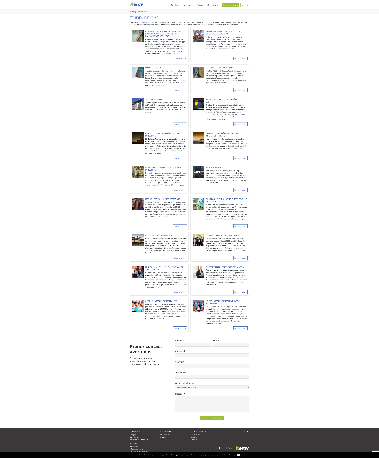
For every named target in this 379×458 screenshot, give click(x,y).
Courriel (179, 362)
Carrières (201, 5)
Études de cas (143, 11)
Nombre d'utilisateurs (186, 383)
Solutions (175, 5)
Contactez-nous (230, 5)
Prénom (179, 340)
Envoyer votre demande (212, 418)
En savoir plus (179, 59)
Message (180, 394)
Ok (238, 455)
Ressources (188, 5)
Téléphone (180, 372)
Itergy (134, 11)
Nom (216, 340)
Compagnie (213, 5)
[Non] (377, 455)
